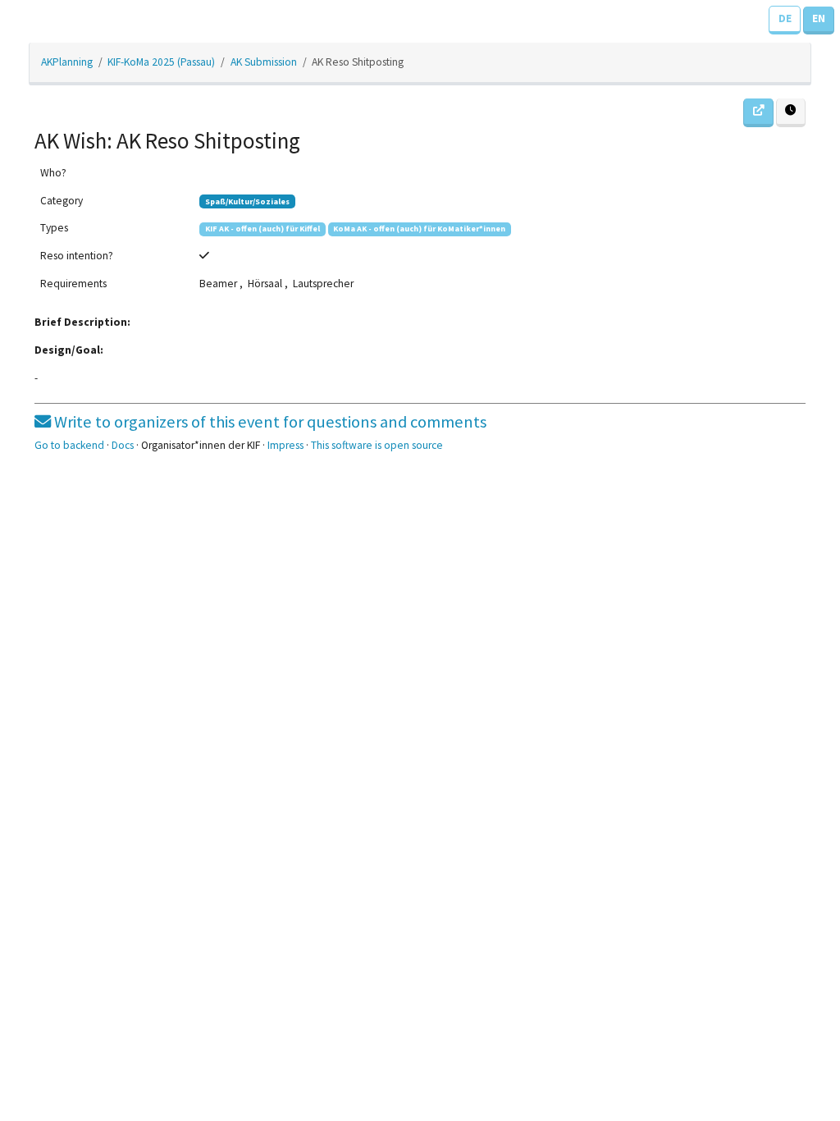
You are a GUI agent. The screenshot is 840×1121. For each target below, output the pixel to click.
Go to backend (69, 445)
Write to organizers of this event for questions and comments (268, 421)
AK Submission (264, 62)
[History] (791, 112)
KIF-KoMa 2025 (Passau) (161, 62)
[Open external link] (758, 112)
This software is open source (377, 445)
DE (785, 18)
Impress (285, 445)
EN (818, 18)
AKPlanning (67, 62)
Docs (123, 445)
